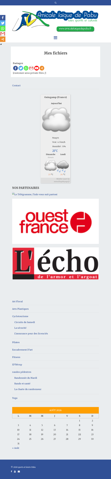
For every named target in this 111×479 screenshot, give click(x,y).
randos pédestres (21, 372)
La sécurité (20, 328)
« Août (15, 448)
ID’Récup (17, 364)
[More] (42, 68)
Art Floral (17, 301)
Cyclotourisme (20, 316)
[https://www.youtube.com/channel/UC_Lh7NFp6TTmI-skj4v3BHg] (15, 471)
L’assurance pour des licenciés (31, 333)
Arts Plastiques (20, 309)
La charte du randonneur (27, 389)
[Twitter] (20, 68)
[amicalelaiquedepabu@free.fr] (19, 471)
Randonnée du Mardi (25, 378)
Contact (16, 85)
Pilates (16, 342)
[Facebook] (15, 68)
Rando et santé (22, 383)
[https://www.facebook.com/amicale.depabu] (11, 471)
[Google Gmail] (31, 68)
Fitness (16, 357)
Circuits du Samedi (24, 322)
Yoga (14, 398)
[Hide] (1, 44)
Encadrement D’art (22, 349)
